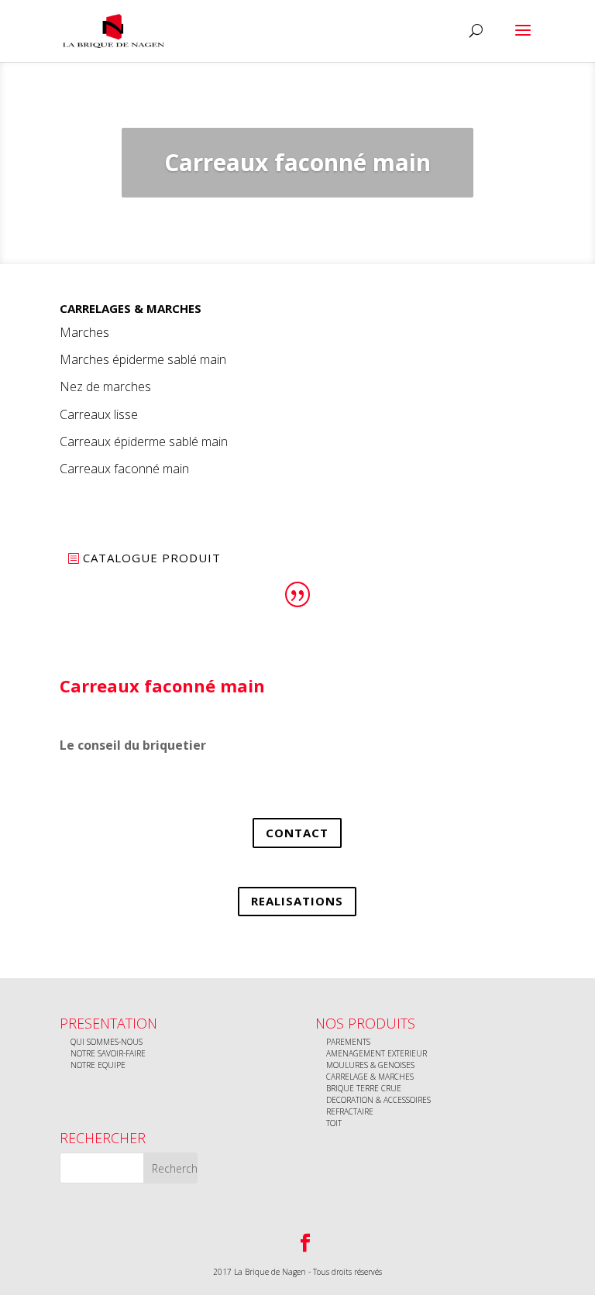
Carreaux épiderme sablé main (144, 441)
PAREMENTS (348, 1041)
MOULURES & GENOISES (370, 1065)
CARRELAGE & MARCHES (370, 1076)
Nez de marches (105, 386)
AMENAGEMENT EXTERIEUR (376, 1053)
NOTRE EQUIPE (98, 1065)
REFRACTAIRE (349, 1111)
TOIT (334, 1123)
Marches (84, 332)
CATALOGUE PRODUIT (152, 557)
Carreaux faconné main (124, 468)
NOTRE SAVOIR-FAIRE (108, 1053)
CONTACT (297, 832)
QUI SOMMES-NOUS (107, 1041)
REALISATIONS (297, 901)
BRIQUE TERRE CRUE (363, 1088)
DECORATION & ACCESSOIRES (378, 1099)
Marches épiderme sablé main (143, 359)
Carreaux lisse (99, 414)
